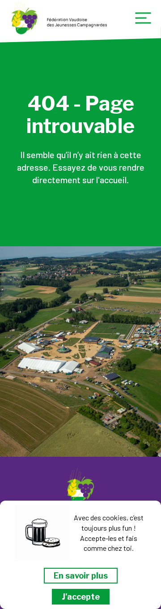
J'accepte (81, 596)
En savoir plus (81, 575)
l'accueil (111, 179)
